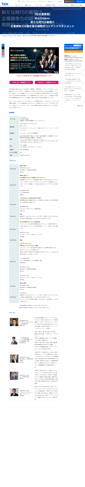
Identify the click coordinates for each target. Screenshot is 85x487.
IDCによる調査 (49, 91)
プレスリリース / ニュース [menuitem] (31, 1)
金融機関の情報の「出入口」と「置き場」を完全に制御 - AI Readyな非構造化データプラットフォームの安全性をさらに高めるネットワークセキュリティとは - (73, 98)
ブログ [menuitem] (23, 1)
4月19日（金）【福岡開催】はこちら (21, 82)
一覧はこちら (80, 105)
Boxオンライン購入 (77, 5)
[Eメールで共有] (3, 56)
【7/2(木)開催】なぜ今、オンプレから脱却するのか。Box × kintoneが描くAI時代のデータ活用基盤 (73, 88)
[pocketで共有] (3, 53)
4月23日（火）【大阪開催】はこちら (47, 82)
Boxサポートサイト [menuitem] (42, 1)
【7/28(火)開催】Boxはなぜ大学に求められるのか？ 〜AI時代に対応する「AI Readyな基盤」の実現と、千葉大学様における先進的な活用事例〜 (73, 66)
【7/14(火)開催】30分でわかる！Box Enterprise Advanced (73, 74)
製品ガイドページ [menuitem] (51, 1)
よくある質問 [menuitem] (59, 1)
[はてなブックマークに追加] (3, 51)
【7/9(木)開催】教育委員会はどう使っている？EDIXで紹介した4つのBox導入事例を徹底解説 (73, 81)
